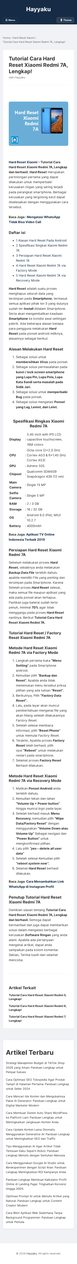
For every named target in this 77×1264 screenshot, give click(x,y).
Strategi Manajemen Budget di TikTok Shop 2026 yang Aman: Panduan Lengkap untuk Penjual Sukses (35, 1067)
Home (6, 37)
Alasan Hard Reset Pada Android (42, 240)
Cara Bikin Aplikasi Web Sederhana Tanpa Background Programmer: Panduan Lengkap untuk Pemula (36, 1217)
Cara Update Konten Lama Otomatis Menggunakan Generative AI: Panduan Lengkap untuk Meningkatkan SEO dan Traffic (38, 1134)
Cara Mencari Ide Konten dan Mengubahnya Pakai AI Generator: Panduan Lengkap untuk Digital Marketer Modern (36, 1101)
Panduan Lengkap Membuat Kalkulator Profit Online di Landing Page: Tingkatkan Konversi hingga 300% (36, 1184)
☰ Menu (10, 20)
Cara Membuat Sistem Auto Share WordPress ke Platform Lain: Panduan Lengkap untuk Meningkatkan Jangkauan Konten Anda (36, 1117)
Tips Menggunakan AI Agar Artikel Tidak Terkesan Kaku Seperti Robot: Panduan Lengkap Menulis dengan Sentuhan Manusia (35, 1150)
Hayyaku (38, 9)
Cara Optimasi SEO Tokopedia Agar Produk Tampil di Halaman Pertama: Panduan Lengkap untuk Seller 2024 (37, 1084)
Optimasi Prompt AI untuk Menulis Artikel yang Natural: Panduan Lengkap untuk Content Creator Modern (37, 1200)
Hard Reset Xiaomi (24, 37)
